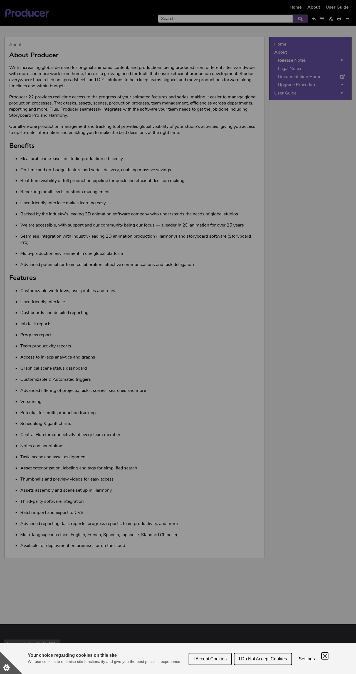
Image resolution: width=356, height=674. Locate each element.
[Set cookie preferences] (11, 663)
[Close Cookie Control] (325, 656)
